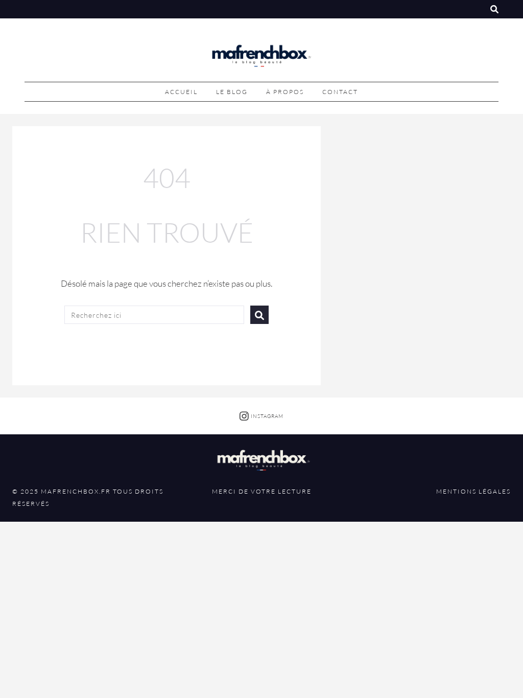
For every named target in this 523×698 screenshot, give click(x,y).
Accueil (181, 92)
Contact (340, 92)
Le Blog (232, 92)
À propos (285, 92)
